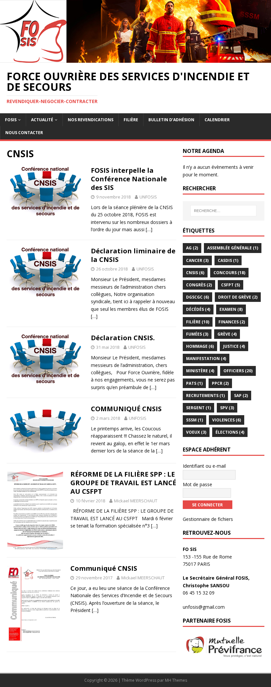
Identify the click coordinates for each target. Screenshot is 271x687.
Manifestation (206, 358)
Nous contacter (24, 132)
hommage (200, 346)
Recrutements (205, 395)
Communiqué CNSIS (103, 568)
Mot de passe (197, 484)
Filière (131, 120)
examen (231, 309)
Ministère (200, 371)
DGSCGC (197, 297)
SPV (227, 408)
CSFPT (230, 285)
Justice (234, 346)
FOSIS (11, 120)
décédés (198, 309)
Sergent (198, 408)
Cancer (197, 260)
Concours (229, 272)
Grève (227, 334)
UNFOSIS (148, 197)
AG (192, 248)
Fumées (197, 334)
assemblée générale (232, 248)
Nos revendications (90, 120)
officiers (237, 371)
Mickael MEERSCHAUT (135, 501)
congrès (199, 285)
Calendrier (217, 120)
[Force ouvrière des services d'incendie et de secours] (135, 58)
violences (226, 420)
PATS (194, 383)
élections (229, 432)
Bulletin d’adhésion (171, 120)
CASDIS (228, 260)
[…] (149, 229)
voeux (196, 432)
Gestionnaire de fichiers (208, 519)
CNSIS (195, 272)
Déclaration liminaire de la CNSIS (133, 255)
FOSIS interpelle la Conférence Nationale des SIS (129, 179)
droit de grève (237, 297)
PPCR (220, 383)
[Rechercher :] (223, 210)
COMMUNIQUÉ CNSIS (126, 408)
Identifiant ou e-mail (204, 466)
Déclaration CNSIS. (123, 337)
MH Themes (176, 680)
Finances (231, 322)
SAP (241, 395)
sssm (194, 420)
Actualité (42, 120)
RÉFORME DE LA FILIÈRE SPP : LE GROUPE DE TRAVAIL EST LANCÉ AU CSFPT (123, 483)
